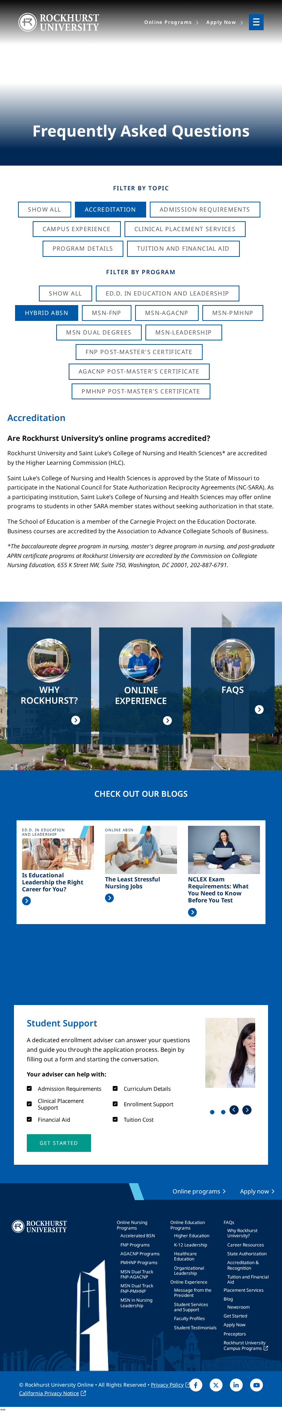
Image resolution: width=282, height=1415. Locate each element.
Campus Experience (77, 229)
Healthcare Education (185, 1256)
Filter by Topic (141, 188)
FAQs (229, 1222)
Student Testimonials (195, 1327)
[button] (59, 1143)
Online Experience (188, 1282)
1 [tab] (213, 1113)
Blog (228, 1299)
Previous (234, 1109)
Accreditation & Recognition (243, 1265)
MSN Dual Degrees (98, 332)
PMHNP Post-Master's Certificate (141, 391)
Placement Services (244, 1290)
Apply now (254, 1191)
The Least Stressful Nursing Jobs (132, 883)
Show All (44, 209)
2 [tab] (224, 1113)
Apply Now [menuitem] (221, 22)
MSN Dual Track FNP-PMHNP (136, 1288)
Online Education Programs (187, 1225)
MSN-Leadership (183, 332)
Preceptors (235, 1334)
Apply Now (234, 1325)
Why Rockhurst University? (242, 1233)
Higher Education (191, 1235)
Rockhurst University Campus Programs (244, 1345)
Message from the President (193, 1292)
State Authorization (247, 1253)
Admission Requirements (205, 209)
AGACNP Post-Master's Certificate (139, 371)
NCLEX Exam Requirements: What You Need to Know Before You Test (218, 890)
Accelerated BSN (137, 1235)
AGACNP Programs (140, 1253)
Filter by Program (141, 272)
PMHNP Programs (139, 1262)
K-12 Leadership (190, 1245)
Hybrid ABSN (46, 313)
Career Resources (245, 1245)
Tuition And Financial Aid (183, 248)
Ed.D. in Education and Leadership (167, 293)
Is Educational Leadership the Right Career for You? (52, 882)
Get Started (235, 1316)
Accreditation (110, 209)
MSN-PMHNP (233, 313)
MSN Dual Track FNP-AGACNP (136, 1274)
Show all (65, 293)
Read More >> (26, 900)
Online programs (196, 1191)
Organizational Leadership (189, 1270)
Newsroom (238, 1307)
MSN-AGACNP (167, 313)
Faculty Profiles (189, 1318)
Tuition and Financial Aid (248, 1279)
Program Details (83, 248)
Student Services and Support (191, 1307)
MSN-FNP (107, 313)
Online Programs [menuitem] (168, 22)
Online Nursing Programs (132, 1225)
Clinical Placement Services (185, 229)
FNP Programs (135, 1245)
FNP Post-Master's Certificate (139, 352)
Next (247, 1109)
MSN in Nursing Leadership (136, 1302)
